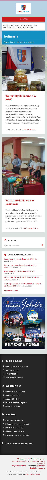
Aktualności (21, 42)
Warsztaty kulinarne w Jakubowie (19, 202)
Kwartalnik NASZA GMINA (14, 427)
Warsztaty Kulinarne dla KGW (20, 98)
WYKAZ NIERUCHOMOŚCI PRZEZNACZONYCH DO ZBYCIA (21, 278)
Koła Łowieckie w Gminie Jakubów (17, 424)
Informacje (25, 129)
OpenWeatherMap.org (32, 474)
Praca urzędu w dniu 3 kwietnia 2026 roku (19, 271)
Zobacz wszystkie (11, 290)
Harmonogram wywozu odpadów (17, 435)
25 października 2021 (16, 228)
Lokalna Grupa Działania (14, 420)
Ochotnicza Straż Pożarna (14, 431)
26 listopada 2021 (14, 129)
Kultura (32, 129)
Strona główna (9, 42)
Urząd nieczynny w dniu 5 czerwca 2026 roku (20, 259)
